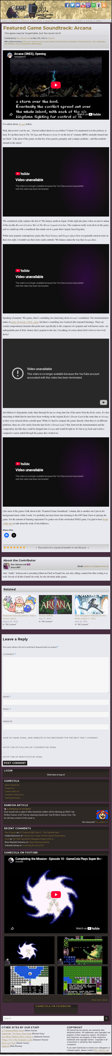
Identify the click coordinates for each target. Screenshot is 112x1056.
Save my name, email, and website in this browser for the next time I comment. (50, 738)
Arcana (45, 42)
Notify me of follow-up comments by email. (30, 747)
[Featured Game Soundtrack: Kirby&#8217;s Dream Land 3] (19, 604)
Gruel (7, 839)
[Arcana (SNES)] (55, 604)
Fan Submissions (65, 21)
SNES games (36, 44)
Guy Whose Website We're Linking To (17, 1037)
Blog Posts (49, 21)
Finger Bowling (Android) (39, 842)
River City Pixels (9, 1043)
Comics (89, 21)
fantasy (51, 42)
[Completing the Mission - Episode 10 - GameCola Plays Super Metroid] (29, 950)
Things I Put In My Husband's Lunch (17, 1040)
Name (7, 696)
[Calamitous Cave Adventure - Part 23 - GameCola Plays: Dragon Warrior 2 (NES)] (29, 980)
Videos (98, 21)
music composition (23, 44)
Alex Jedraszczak (23, 38)
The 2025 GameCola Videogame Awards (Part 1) (33, 839)
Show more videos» (99, 1000)
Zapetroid (5, 1046)
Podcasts (79, 21)
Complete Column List (14, 795)
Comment (9, 654)
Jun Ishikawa (9, 44)
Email (7, 709)
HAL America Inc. (85, 42)
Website (7, 721)
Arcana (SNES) (46, 615)
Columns (25, 21)
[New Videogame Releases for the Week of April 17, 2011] (91, 604)
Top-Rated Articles (12, 798)
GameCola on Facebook (53, 1006)
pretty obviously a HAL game (24, 321)
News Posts (37, 21)
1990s (24, 42)
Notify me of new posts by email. (23, 757)
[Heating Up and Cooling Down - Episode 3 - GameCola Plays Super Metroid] (82, 950)
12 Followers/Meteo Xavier (13, 1030)
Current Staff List (12, 791)
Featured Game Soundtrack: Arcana (47, 28)
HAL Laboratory (98, 42)
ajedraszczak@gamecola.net (96, 566)
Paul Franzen (10, 832)
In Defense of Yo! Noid (19, 809)
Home (4, 21)
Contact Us (9, 788)
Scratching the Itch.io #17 (33, 845)
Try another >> (102, 822)
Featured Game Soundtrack (66, 42)
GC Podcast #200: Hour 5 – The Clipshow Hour (39, 832)
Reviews (14, 21)
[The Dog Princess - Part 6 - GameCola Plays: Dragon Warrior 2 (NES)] (82, 980)
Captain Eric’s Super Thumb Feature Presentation (44, 836)
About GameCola (12, 785)
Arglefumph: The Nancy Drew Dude (16, 1034)
